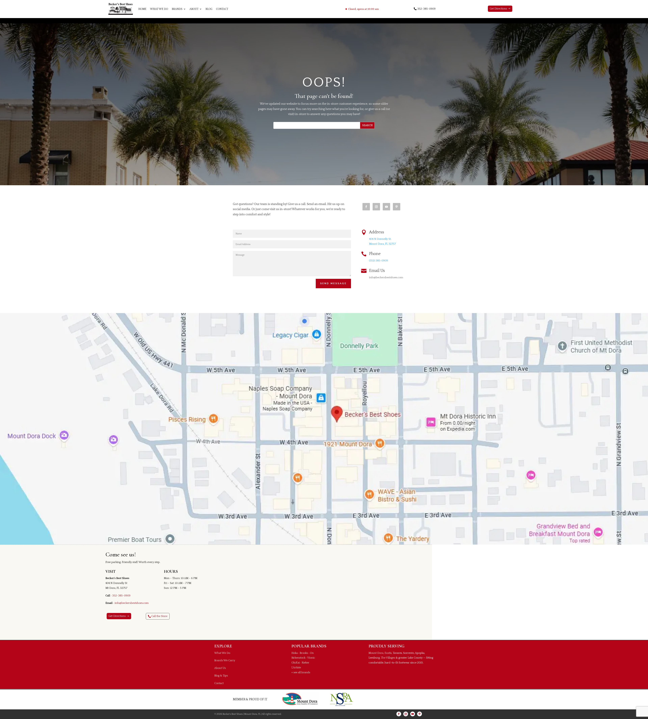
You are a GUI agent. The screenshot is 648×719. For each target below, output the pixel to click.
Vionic (311, 657)
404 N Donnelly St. (380, 238)
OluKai (295, 662)
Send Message (333, 283)
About (194, 8)
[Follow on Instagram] (376, 206)
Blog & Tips (221, 675)
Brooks (304, 652)
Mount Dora (376, 652)
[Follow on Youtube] (386, 206)
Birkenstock (298, 657)
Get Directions (498, 8)
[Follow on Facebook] (366, 206)
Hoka (294, 652)
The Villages (388, 657)
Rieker (305, 662)
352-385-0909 (426, 8)
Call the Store (159, 616)
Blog (209, 8)
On (312, 652)
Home (142, 8)
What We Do (159, 8)
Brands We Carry (224, 660)
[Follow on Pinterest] (396, 206)
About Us (220, 668)
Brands (177, 8)
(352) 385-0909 (378, 260)
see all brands (301, 672)
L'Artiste (296, 667)
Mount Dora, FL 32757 (382, 243)
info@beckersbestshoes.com (132, 603)
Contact (222, 8)
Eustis (388, 652)
